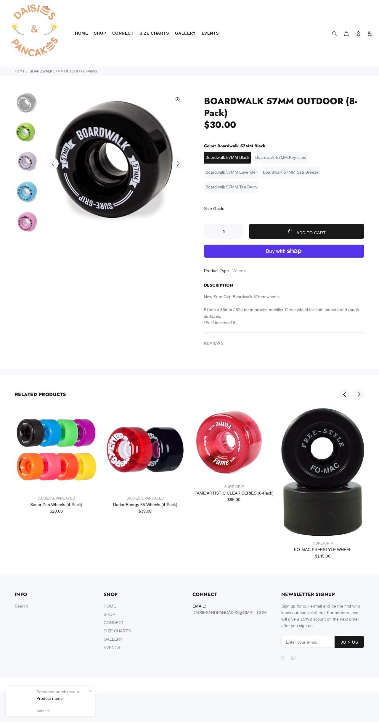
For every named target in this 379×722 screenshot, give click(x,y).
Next (178, 163)
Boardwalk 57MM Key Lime (280, 157)
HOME (110, 606)
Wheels (239, 270)
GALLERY (113, 639)
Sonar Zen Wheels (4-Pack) (56, 504)
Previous (53, 163)
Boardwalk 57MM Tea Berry (231, 187)
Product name (49, 698)
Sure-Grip (234, 487)
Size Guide (214, 208)
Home (20, 71)
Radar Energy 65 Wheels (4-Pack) (145, 504)
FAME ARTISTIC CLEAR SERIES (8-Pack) (234, 493)
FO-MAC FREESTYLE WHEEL (322, 549)
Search (21, 606)
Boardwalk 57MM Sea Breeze (291, 172)
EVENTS (112, 647)
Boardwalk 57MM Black (227, 157)
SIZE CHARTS (117, 631)
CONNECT (114, 622)
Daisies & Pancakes (56, 498)
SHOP (109, 614)
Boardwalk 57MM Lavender (231, 172)
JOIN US (349, 642)
